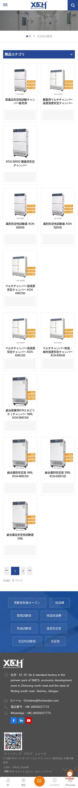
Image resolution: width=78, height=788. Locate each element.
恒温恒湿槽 (54, 615)
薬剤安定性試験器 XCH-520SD (57, 225)
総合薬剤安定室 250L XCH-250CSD (58, 474)
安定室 (55, 641)
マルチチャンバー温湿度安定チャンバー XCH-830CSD (20, 352)
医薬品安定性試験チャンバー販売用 (20, 101)
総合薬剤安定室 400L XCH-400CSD (20, 474)
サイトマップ (12, 753)
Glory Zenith (21, 767)
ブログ (28, 753)
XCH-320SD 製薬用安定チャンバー (20, 163)
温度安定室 (54, 628)
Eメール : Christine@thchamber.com (35, 700)
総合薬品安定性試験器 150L (20, 536)
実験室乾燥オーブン (27, 602)
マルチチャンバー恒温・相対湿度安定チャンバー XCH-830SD (58, 352)
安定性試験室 (27, 641)
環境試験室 (24, 615)
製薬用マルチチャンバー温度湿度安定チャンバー (58, 101)
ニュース (40, 753)
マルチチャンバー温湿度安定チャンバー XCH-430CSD (20, 289)
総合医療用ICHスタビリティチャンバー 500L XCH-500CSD (20, 414)
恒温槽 (59, 602)
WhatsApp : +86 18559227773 (31, 713)
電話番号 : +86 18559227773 (30, 706)
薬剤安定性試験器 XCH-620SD (20, 225)
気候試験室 (24, 628)
